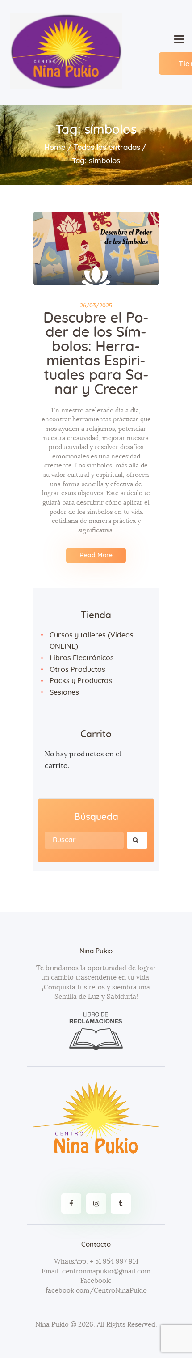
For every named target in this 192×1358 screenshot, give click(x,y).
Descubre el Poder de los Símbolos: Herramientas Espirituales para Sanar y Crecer (96, 354)
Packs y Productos (81, 680)
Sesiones (64, 692)
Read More (96, 555)
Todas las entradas (107, 147)
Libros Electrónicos (82, 658)
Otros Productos (77, 669)
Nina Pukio (52, 1324)
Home (55, 147)
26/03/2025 (96, 306)
